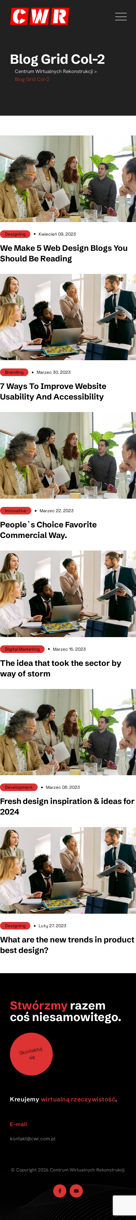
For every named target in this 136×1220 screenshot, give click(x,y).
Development (19, 787)
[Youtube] (76, 1191)
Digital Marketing (22, 649)
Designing (15, 234)
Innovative (15, 511)
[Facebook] (59, 1191)
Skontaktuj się (31, 1053)
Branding (14, 372)
